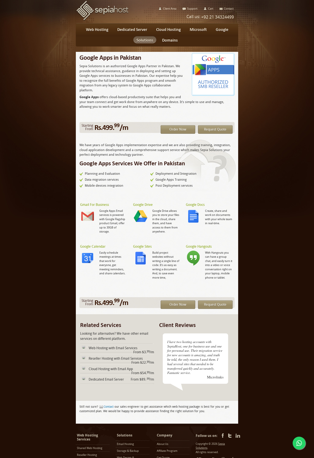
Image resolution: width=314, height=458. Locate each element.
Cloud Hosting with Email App (111, 369)
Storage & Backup (128, 450)
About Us (162, 444)
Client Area (169, 8)
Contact (109, 407)
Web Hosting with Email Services (113, 348)
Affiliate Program (167, 450)
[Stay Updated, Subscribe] (238, 436)
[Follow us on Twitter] (230, 436)
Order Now (177, 129)
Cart (210, 8)
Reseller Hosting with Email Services (116, 358)
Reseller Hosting (87, 455)
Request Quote (215, 129)
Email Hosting (125, 444)
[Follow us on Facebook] (222, 436)
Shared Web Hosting (89, 448)
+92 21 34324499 (217, 17)
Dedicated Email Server (106, 379)
